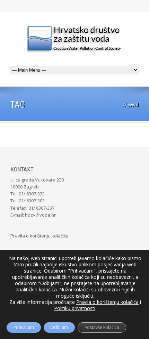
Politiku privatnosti (74, 308)
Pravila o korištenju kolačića (39, 236)
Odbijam (59, 327)
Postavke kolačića (102, 327)
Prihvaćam (24, 327)
